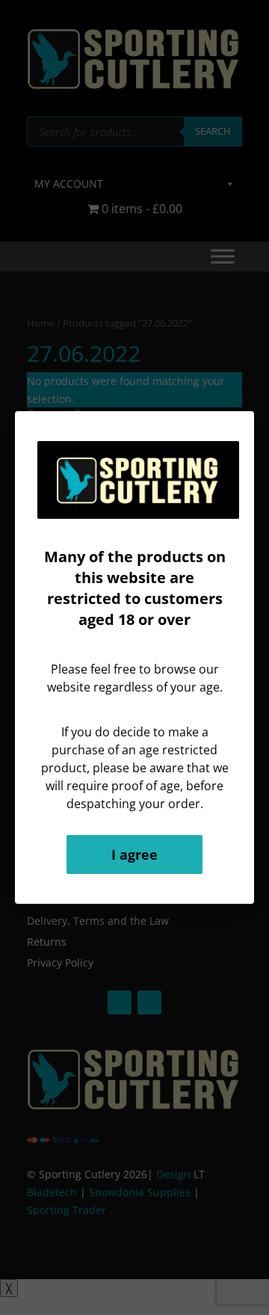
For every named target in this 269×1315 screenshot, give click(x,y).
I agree (134, 854)
